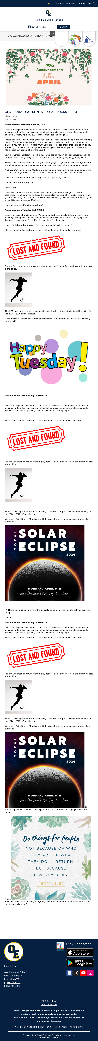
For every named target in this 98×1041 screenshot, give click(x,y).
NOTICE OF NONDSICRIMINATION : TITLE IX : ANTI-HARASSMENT (49, 1027)
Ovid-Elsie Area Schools (20, 36)
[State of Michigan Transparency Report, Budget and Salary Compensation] (75, 38)
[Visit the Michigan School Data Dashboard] (89, 38)
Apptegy (54, 1037)
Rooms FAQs (84, 3)
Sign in (63, 27)
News (40, 36)
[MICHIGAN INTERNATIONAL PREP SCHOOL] (61, 38)
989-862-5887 (13, 986)
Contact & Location (64, 3)
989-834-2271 (13, 982)
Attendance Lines (49, 1004)
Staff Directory (49, 1001)
